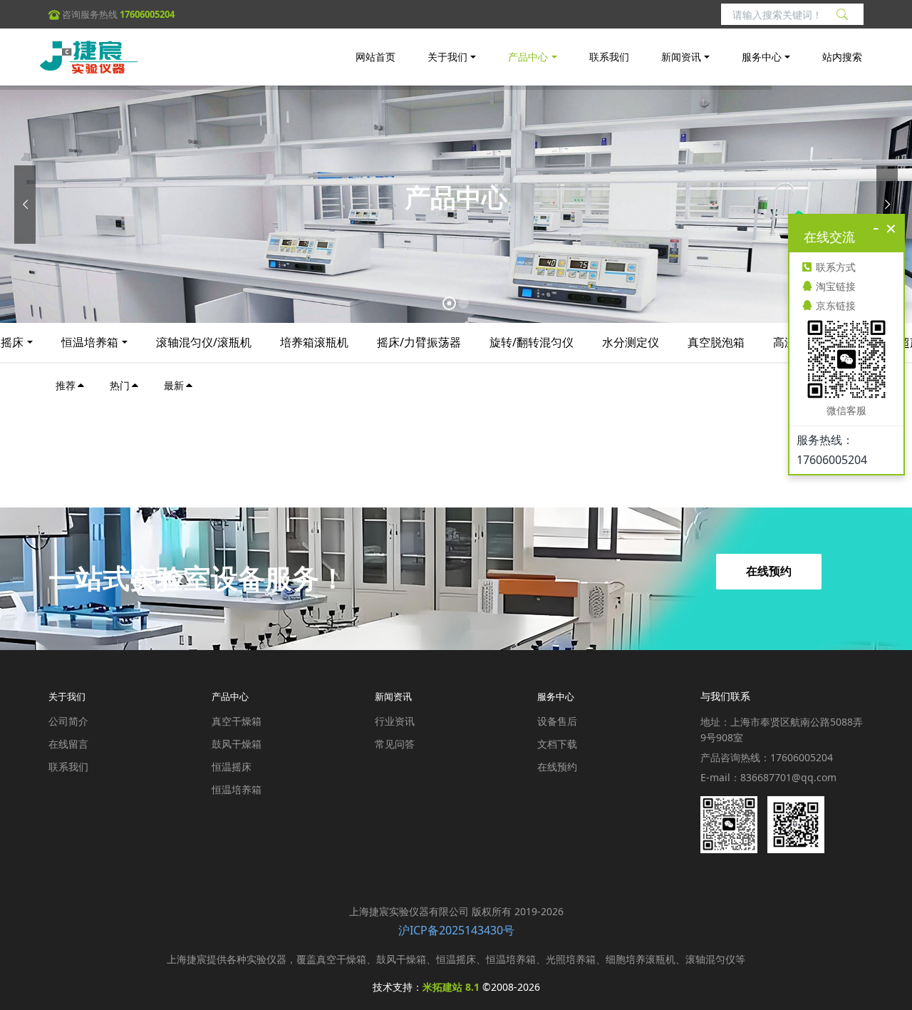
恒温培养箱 (89, 342)
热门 (120, 385)
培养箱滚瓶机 (314, 342)
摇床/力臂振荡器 (419, 342)
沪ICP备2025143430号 (456, 930)
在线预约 (769, 571)
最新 (174, 385)
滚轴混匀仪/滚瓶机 (204, 342)
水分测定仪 (630, 342)
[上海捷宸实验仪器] (88, 57)
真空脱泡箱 (716, 342)
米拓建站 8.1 (451, 987)
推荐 (66, 385)
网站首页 (375, 56)
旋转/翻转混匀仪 (531, 342)
